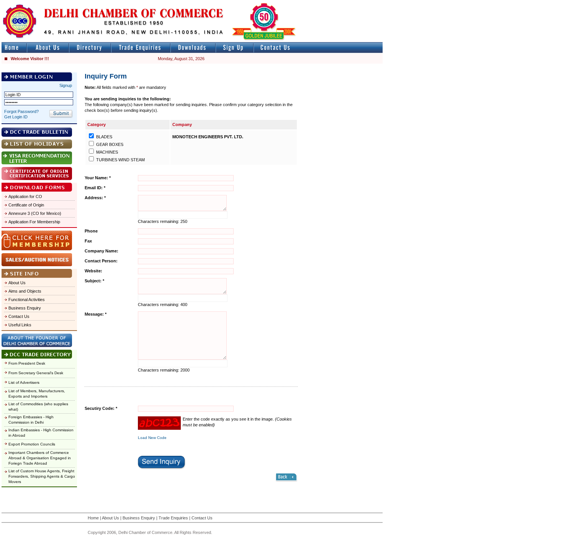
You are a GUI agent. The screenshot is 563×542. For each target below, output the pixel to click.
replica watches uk (226, 3)
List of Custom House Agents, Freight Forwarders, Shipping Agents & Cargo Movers (41, 476)
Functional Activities (26, 299)
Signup (65, 85)
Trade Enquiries (173, 518)
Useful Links (19, 325)
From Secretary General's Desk (35, 373)
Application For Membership (34, 221)
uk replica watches (36, 3)
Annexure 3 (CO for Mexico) (34, 213)
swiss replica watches (531, 3)
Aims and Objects (24, 291)
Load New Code (152, 438)
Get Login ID (16, 117)
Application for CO (25, 196)
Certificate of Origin (26, 205)
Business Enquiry (24, 308)
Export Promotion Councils (31, 444)
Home (93, 518)
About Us (17, 282)
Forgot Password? (21, 111)
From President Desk (26, 363)
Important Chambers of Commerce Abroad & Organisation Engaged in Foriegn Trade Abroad (39, 457)
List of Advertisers (23, 382)
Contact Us (18, 316)
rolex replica (371, 3)
